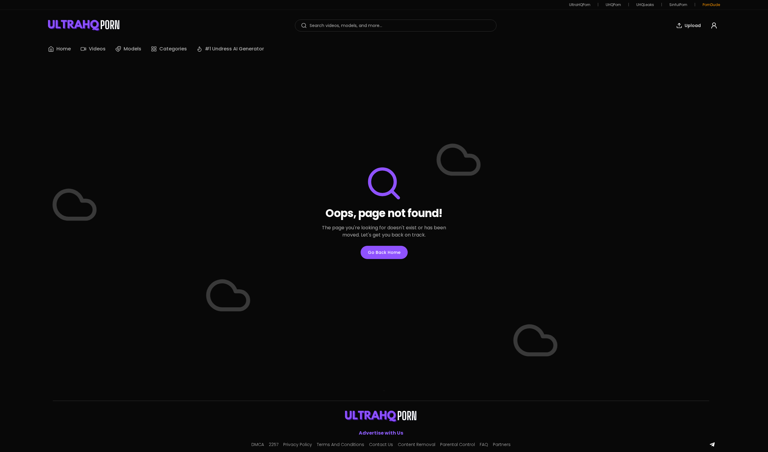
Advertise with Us (381, 432)
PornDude (711, 4)
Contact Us (381, 444)
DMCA (257, 444)
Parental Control (457, 444)
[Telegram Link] (712, 444)
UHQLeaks (645, 4)
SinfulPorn (678, 4)
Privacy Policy (297, 444)
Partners (502, 444)
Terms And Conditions (340, 444)
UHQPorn (613, 4)
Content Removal (416, 444)
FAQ (484, 444)
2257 (273, 444)
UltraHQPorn (579, 4)
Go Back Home (384, 252)
